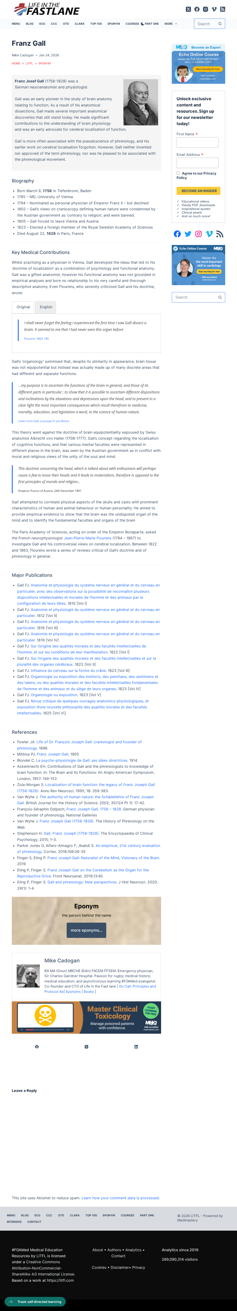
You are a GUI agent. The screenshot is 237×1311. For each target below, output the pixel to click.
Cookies (99, 1267)
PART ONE (152, 23)
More (169, 23)
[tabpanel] (86, 330)
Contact (34, 1221)
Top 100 (96, 23)
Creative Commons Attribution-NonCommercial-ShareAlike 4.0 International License (43, 1268)
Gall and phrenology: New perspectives (81, 882)
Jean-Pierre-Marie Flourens (87, 538)
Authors (114, 1250)
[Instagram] (205, 9)
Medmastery (187, 1220)
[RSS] (222, 9)
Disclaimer (120, 1267)
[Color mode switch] (141, 23)
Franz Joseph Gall (52, 754)
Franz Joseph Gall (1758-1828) (67, 821)
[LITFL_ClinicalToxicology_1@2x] (86, 1017)
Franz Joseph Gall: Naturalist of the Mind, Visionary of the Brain (103, 857)
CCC (54, 23)
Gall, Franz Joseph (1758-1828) (71, 833)
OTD (66, 23)
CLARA (79, 23)
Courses (132, 23)
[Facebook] (197, 9)
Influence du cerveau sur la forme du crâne (68, 670)
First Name (187, 133)
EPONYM (114, 23)
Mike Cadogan (62, 961)
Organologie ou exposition (54, 694)
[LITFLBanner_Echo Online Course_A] (198, 264)
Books (89, 991)
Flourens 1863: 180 (36, 339)
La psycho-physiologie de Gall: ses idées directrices (81, 760)
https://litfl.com (60, 1280)
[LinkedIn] (136, 1047)
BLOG (30, 23)
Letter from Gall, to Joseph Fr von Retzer (43, 421)
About (97, 1250)
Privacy (138, 1267)
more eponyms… (86, 930)
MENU (16, 23)
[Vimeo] (214, 9)
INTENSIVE (14, 1221)
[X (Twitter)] (188, 9)
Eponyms (73, 991)
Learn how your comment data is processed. (120, 1198)
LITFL (41, 1256)
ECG (42, 23)
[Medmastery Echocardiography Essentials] (198, 63)
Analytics (133, 1250)
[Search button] (220, 24)
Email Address (190, 154)
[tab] (23, 307)
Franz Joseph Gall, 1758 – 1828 (93, 809)
